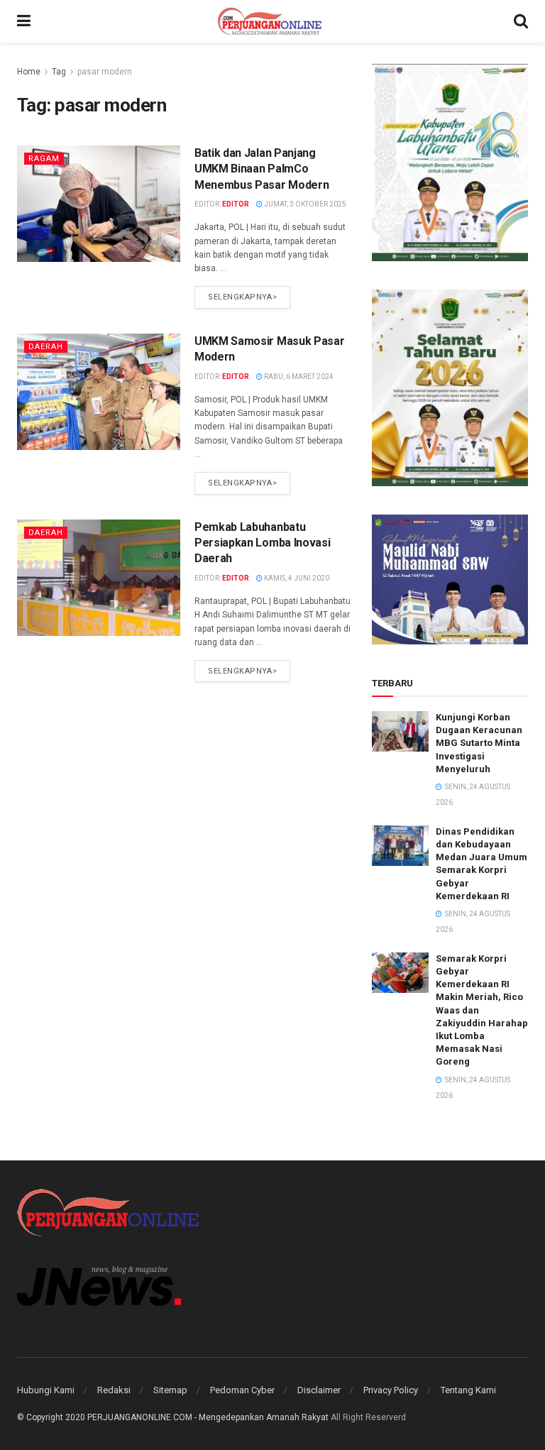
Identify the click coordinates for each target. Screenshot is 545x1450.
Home (28, 72)
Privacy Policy (390, 1390)
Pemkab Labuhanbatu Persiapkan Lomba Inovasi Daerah (262, 543)
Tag (59, 72)
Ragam (44, 158)
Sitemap (170, 1390)
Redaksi (114, 1390)
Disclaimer (319, 1390)
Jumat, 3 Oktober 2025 (304, 204)
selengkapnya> (242, 297)
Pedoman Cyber (242, 1390)
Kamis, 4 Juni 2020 (296, 578)
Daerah (45, 346)
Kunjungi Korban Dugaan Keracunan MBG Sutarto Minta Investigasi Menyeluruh (479, 743)
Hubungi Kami (46, 1390)
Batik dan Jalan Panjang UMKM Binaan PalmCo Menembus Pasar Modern (261, 169)
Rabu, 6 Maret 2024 (298, 376)
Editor (235, 204)
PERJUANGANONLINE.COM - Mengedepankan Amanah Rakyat (208, 1417)
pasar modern (104, 72)
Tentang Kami (468, 1390)
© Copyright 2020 (51, 1417)
